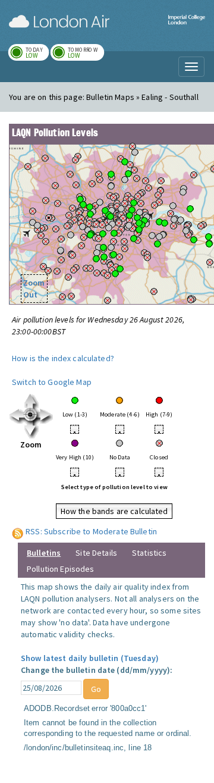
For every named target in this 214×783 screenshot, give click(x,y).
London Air (59, 21)
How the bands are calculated (114, 511)
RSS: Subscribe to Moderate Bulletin (91, 531)
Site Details (96, 552)
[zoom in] (31, 415)
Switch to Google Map (52, 382)
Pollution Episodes (61, 568)
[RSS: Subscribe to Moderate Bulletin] (18, 531)
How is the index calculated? (63, 358)
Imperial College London (186, 27)
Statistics (149, 552)
